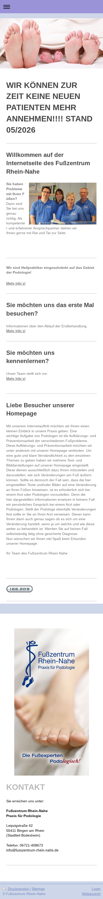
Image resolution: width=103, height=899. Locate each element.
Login (96, 889)
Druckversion (18, 889)
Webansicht (91, 894)
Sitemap (38, 889)
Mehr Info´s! (16, 283)
